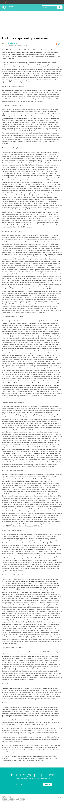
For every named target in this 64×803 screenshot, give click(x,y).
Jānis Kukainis (12, 43)
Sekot (47, 784)
